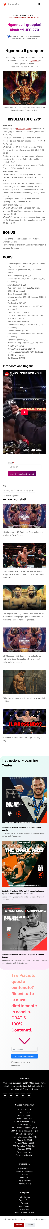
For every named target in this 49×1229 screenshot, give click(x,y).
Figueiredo (34, 60)
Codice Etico (24, 1200)
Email (11, 463)
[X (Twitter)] (11, 1095)
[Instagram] (17, 1095)
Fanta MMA (22, 1118)
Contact (24, 1203)
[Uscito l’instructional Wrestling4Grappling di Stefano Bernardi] (24, 927)
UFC (23, 38)
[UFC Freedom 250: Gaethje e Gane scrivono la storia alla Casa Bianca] (24, 516)
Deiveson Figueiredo (25, 491)
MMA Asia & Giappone (21, 1128)
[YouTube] (23, 1095)
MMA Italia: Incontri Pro (22, 1137)
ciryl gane (8, 491)
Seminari (22, 1149)
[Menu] (44, 4)
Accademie (22, 1109)
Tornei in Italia (22, 1155)
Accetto (19, 1225)
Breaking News (24, 1184)
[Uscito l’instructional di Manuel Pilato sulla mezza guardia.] (24, 800)
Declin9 (30, 1225)
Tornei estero (22, 1152)
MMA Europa (21, 1134)
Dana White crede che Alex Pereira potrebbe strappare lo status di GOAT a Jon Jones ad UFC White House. (24, 574)
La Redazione (24, 1197)
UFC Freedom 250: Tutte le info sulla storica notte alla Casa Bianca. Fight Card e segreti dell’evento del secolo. (22, 659)
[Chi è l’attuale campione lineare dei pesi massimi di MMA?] (24, 682)
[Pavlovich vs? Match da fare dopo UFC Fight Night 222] (24, 721)
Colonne (22, 1112)
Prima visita (24, 1177)
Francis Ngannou (23, 128)
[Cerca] (39, 4)
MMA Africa (23, 1125)
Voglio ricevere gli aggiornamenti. (22, 474)
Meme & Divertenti (22, 1122)
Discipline (22, 1115)
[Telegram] (29, 1095)
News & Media (21, 1143)
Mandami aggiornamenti (25, 1056)
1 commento (32, 38)
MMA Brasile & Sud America (23, 1131)
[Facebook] (5, 1095)
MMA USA (17, 38)
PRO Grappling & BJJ (22, 1146)
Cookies (24, 1174)
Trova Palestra (24, 1181)
